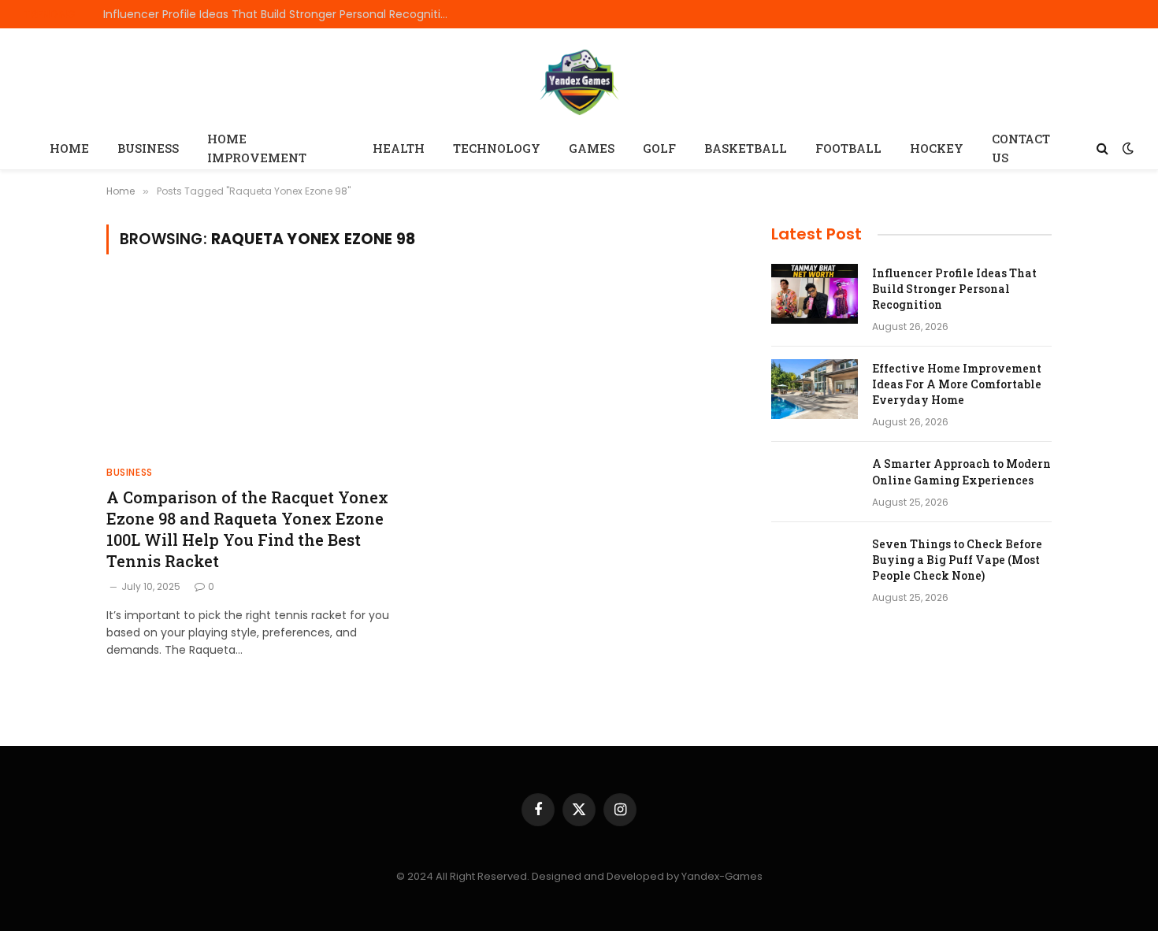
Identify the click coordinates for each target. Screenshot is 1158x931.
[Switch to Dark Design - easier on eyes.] (1126, 148)
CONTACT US (1021, 148)
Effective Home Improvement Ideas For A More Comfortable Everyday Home (956, 384)
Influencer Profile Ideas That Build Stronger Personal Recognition (279, 14)
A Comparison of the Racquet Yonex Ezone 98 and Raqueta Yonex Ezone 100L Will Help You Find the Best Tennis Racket (247, 529)
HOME (69, 148)
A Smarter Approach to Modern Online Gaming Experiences (961, 471)
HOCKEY (936, 148)
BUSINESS (148, 148)
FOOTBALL (848, 148)
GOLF (659, 148)
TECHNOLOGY (496, 148)
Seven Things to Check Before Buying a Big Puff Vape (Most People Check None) (957, 559)
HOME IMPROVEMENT (256, 148)
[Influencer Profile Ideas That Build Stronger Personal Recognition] (814, 294)
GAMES (591, 148)
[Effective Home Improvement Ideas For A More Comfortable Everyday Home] (814, 389)
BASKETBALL (745, 148)
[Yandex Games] (579, 80)
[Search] (1102, 148)
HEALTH (399, 148)
